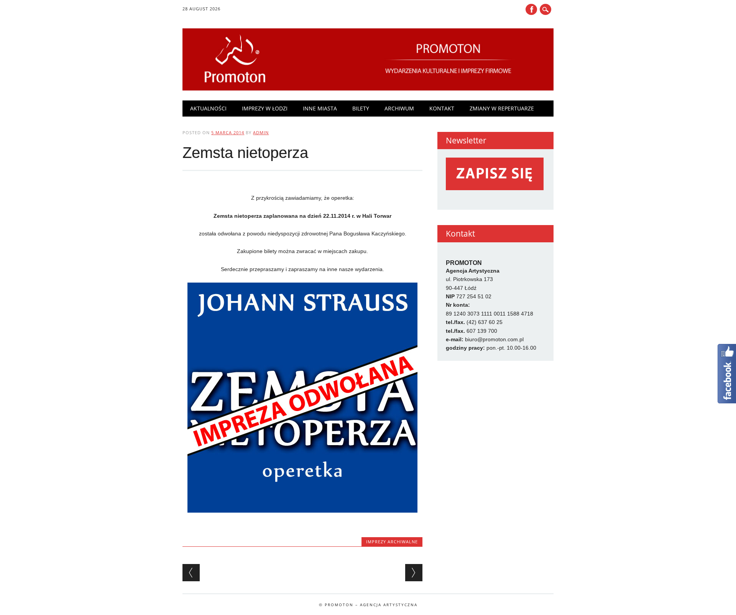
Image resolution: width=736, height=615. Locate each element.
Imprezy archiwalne (392, 541)
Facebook (531, 9)
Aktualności (208, 108)
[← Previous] (191, 572)
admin (261, 132)
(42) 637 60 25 (485, 322)
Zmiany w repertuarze (502, 108)
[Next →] (413, 572)
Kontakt (441, 108)
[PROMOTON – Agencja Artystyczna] (367, 89)
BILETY (360, 108)
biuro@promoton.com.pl (494, 339)
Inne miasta (320, 108)
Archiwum (399, 108)
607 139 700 (482, 331)
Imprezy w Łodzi (265, 108)
